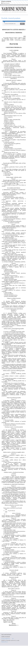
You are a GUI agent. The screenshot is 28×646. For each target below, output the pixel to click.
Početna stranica (6, 3)
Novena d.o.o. (4, 642)
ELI (13, 638)
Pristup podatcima (5, 638)
